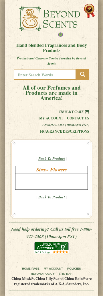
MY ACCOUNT (53, 268)
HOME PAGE (30, 268)
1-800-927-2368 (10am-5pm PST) (65, 124)
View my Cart (71, 111)
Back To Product (51, 158)
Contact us (78, 118)
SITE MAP (65, 273)
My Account (51, 118)
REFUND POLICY (42, 273)
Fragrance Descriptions (64, 131)
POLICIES (74, 268)
